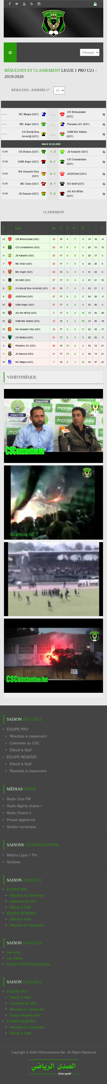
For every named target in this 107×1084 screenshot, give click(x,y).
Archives (13, 861)
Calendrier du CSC (24, 742)
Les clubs (14, 952)
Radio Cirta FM (19, 798)
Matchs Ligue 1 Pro (22, 854)
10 (83, 321)
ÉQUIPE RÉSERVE (22, 756)
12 (67, 345)
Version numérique (21, 826)
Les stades (15, 958)
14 (83, 313)
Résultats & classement (28, 736)
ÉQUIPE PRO (17, 729)
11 (67, 280)
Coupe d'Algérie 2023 (25, 1015)
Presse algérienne (21, 819)
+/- (102, 228)
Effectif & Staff (20, 749)
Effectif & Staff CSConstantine (29, 964)
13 (67, 353)
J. (61, 228)
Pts (54, 228)
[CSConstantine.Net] (53, 22)
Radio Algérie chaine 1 (24, 805)
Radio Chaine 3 (19, 812)
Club (18, 228)
